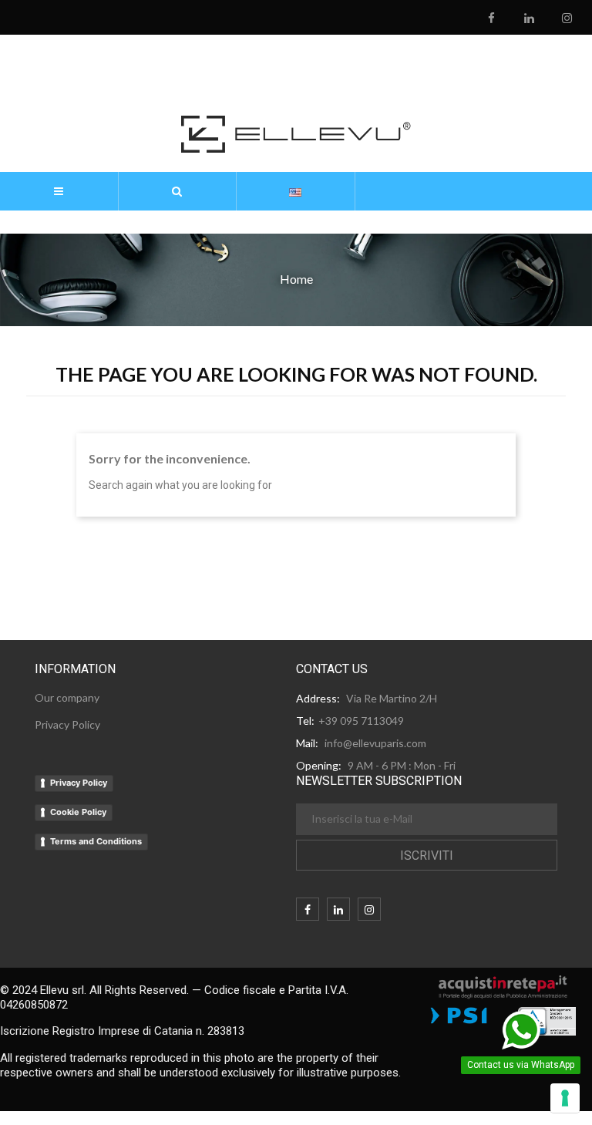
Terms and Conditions (96, 841)
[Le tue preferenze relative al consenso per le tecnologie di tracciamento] (565, 1098)
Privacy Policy (78, 782)
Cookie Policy (78, 812)
